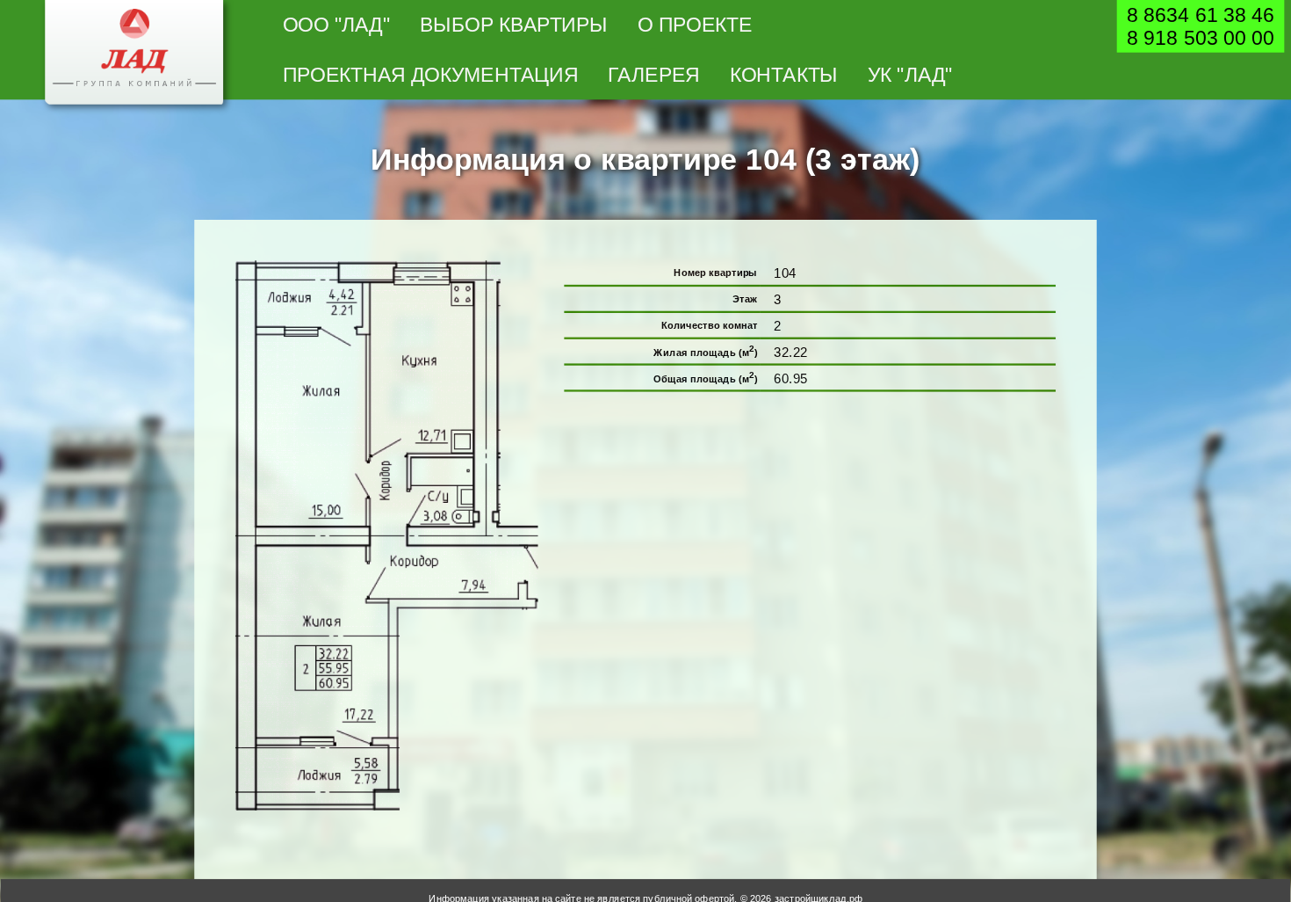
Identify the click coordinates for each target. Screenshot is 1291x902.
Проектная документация (431, 74)
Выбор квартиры (514, 24)
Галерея (654, 74)
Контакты (784, 74)
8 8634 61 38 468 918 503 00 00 (1200, 26)
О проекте (695, 24)
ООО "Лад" (337, 24)
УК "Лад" (910, 74)
